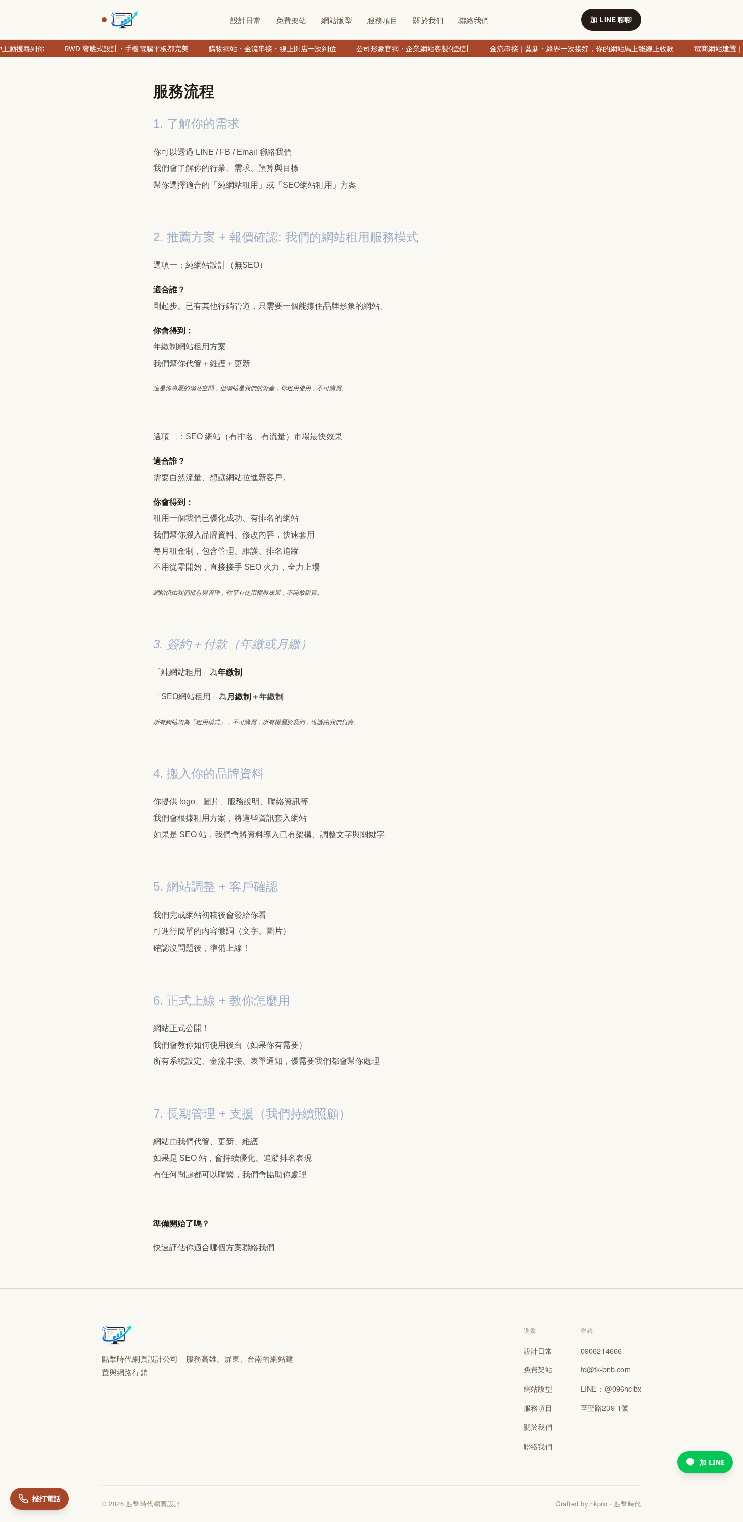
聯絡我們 (473, 20)
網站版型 (336, 20)
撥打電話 (46, 1498)
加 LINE (712, 1462)
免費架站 (291, 20)
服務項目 (382, 20)
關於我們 (428, 20)
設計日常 (245, 20)
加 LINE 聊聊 (611, 19)
